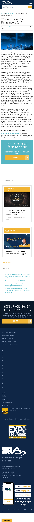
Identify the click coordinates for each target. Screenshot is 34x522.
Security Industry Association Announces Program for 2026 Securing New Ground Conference (17, 276)
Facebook (2, 354)
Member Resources (8, 336)
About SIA (5, 399)
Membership (10, 13)
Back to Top (25, 512)
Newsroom (5, 405)
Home (3, 13)
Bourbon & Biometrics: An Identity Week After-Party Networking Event (15, 212)
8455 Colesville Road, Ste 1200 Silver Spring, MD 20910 (11, 467)
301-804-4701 (8, 474)
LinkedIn (2, 372)
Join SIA (4, 393)
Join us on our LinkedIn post (10, 133)
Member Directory (7, 402)
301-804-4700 (9, 472)
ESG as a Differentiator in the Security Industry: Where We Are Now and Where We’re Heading (17, 290)
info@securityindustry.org (14, 475)
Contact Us (5, 477)
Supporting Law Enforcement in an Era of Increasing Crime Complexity (17, 285)
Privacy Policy (24, 509)
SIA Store (4, 396)
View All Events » (7, 262)
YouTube (2, 383)
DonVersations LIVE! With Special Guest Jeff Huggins (15, 253)
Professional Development (10, 345)
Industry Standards (7, 339)
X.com (2, 364)
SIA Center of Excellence (9, 332)
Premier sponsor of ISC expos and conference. (20, 410)
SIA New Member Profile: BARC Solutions (17, 281)
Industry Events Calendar (9, 342)
